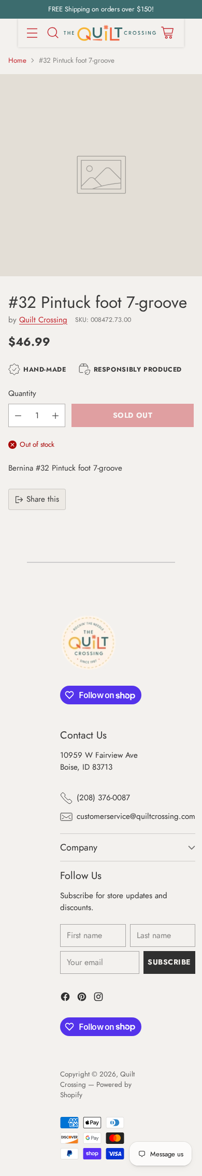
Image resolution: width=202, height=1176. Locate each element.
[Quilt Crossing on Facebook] (65, 998)
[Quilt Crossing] (110, 33)
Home (17, 60)
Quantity (22, 393)
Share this (42, 499)
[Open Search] (52, 33)
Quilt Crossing (43, 319)
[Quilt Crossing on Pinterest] (82, 998)
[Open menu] (31, 33)
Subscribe (169, 962)
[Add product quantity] (55, 415)
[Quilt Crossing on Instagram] (98, 998)
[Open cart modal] (167, 33)
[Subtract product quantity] (18, 415)
